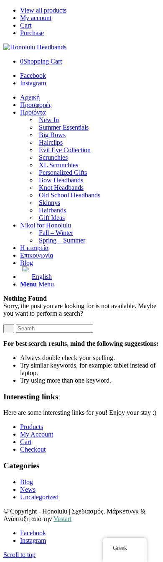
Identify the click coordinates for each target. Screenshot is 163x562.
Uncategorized (39, 497)
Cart (25, 25)
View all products (43, 10)
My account (35, 17)
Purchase (32, 32)
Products (31, 426)
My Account (36, 434)
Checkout (33, 449)
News (28, 489)
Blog (26, 481)
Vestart (62, 518)
